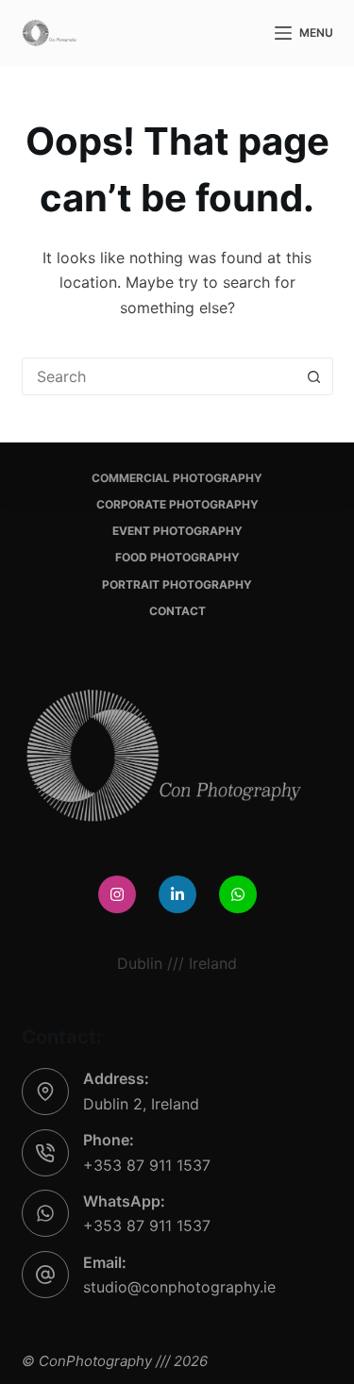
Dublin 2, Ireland (141, 1103)
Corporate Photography (177, 504)
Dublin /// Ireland (177, 963)
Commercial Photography (177, 478)
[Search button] (314, 376)
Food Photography (177, 557)
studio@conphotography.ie (179, 1286)
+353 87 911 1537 (147, 1165)
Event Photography (177, 531)
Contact (177, 611)
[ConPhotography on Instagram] (117, 894)
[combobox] (159, 376)
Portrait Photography (177, 584)
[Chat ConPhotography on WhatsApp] (238, 894)
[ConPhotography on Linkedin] (177, 894)
